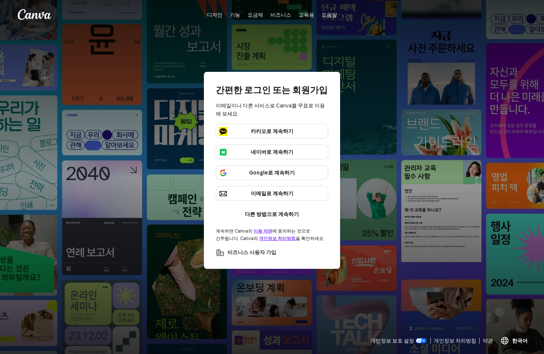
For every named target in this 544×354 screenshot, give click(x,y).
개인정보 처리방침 (277, 238)
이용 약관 (262, 231)
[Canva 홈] (34, 15)
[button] (214, 15)
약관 (488, 340)
